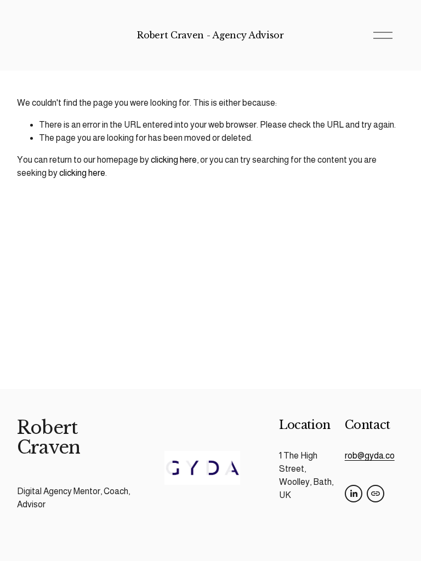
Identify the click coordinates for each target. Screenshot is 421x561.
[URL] (375, 493)
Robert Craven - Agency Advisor (210, 35)
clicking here (174, 159)
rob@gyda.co (370, 455)
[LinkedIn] (353, 493)
